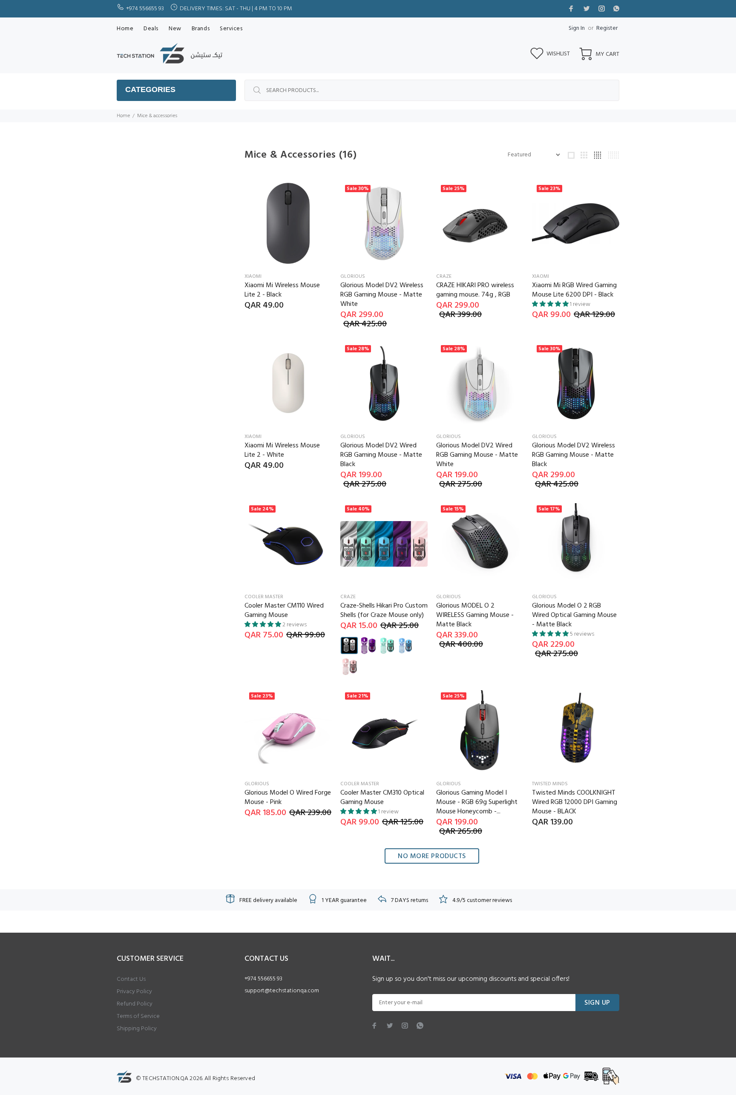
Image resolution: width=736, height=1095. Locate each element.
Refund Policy (134, 1004)
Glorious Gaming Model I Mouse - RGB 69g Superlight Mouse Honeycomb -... (477, 802)
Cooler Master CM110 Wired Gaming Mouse (284, 610)
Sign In (577, 28)
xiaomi (253, 276)
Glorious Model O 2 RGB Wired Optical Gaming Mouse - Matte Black (574, 615)
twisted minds (550, 784)
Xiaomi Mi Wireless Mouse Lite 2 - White (282, 450)
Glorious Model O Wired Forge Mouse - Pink (287, 797)
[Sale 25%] (479, 223)
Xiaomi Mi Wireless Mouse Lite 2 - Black (282, 290)
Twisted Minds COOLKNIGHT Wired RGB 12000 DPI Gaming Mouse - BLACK (574, 802)
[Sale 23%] (575, 223)
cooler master (263, 597)
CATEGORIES (150, 89)
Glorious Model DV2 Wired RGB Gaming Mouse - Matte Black (381, 455)
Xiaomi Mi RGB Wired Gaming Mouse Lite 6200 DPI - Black (574, 290)
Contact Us (131, 979)
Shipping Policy (137, 1029)
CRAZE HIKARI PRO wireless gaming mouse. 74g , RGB (475, 290)
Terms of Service (138, 1016)
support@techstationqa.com (281, 991)
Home (123, 116)
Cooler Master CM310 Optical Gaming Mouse (382, 797)
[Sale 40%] (384, 544)
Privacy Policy (134, 992)
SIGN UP (597, 1003)
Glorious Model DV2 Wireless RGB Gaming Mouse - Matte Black (573, 455)
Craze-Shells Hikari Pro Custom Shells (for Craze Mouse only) (384, 610)
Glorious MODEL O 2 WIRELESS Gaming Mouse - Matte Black (475, 615)
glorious (352, 276)
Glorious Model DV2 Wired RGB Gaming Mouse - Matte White (477, 455)
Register (607, 28)
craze (443, 276)
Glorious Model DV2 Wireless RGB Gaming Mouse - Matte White (381, 295)
